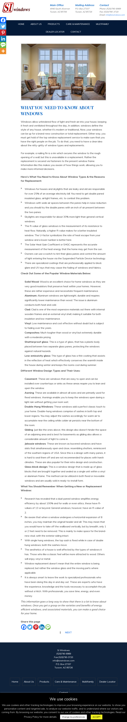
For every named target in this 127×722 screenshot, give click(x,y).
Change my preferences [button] (73, 717)
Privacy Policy (31, 716)
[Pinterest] (36, 627)
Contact (76, 31)
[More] (3, 51)
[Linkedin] (42, 627)
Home (21, 24)
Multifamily (102, 24)
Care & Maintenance (78, 24)
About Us (36, 24)
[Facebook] (23, 627)
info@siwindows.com (115, 15)
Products (54, 24)
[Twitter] (30, 627)
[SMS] (48, 627)
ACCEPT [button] (97, 717)
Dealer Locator (55, 31)
